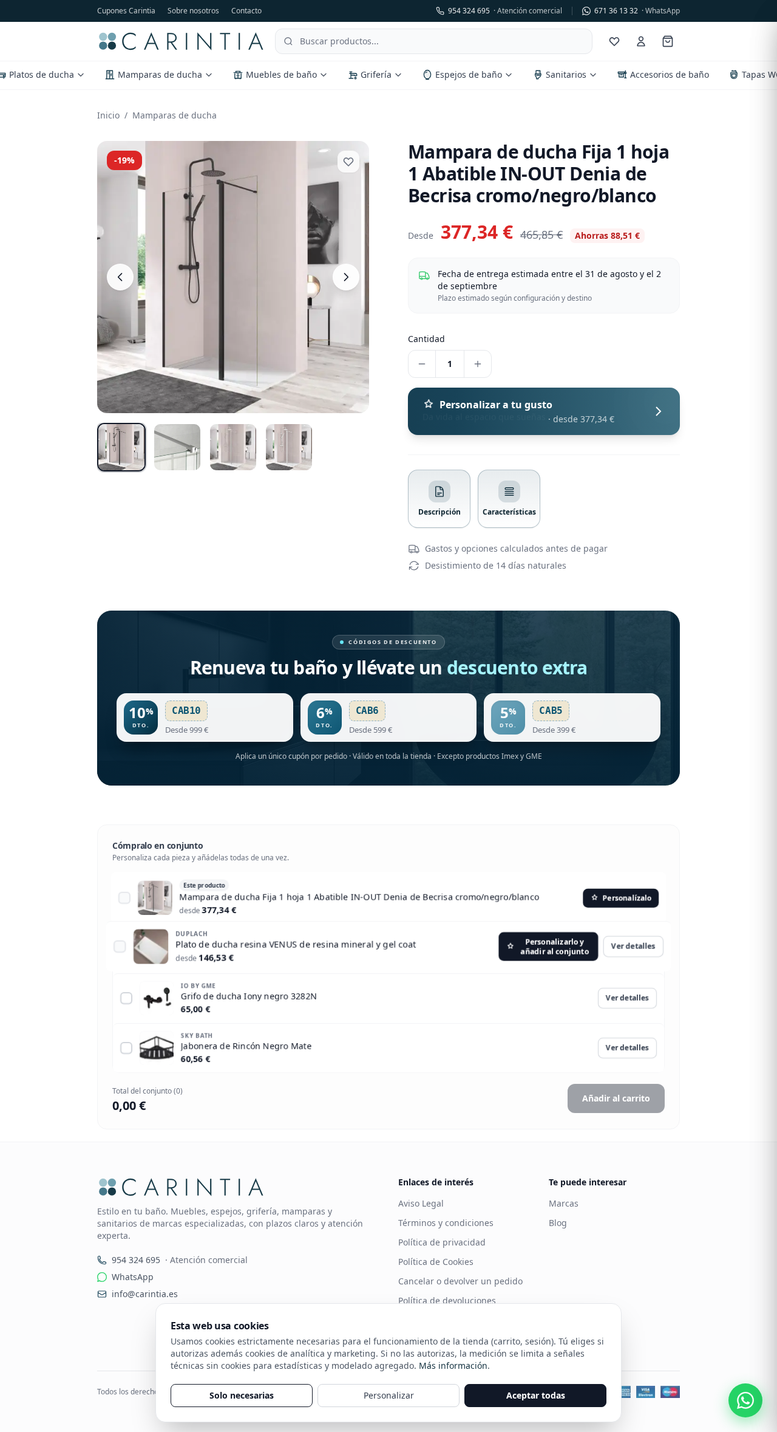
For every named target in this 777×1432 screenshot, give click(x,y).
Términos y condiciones (446, 1222)
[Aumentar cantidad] (477, 364)
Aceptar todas (535, 1395)
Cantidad (426, 338)
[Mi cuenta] (641, 41)
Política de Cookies (435, 1261)
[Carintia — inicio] (181, 41)
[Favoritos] (614, 41)
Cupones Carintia (126, 11)
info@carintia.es (145, 1294)
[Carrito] (668, 41)
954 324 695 (505, 11)
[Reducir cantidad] (422, 364)
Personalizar (389, 1395)
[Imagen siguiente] (346, 277)
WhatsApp (133, 1277)
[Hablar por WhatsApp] (745, 1400)
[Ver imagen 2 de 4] (177, 447)
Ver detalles (627, 949)
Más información (453, 1365)
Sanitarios (566, 74)
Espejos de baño (468, 74)
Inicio (108, 115)
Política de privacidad (442, 1242)
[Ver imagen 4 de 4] (289, 447)
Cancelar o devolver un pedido (460, 1281)
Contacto (246, 11)
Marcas (564, 1203)
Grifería (376, 74)
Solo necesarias (241, 1395)
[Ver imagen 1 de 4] (121, 447)
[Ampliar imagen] (233, 277)
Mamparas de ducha (160, 74)
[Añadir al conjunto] (126, 898)
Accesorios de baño (669, 74)
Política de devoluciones (447, 1300)
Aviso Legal (421, 1203)
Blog (558, 1222)
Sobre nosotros (193, 11)
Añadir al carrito (616, 1098)
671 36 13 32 (637, 11)
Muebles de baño (281, 74)
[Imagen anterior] (120, 277)
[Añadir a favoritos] (348, 162)
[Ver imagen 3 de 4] (233, 447)
